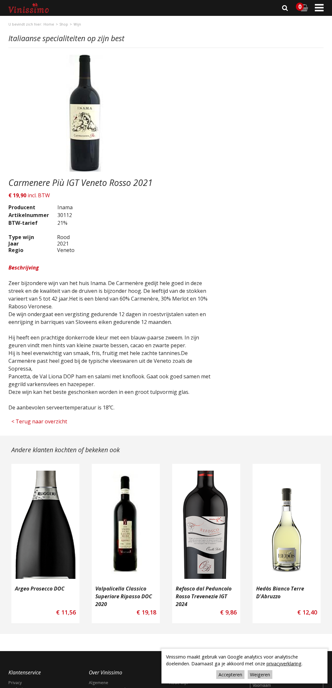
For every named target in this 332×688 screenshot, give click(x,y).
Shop (63, 24)
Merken (15, 650)
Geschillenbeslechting (109, 677)
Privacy (15, 636)
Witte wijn (178, 643)
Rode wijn (178, 636)
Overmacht (99, 657)
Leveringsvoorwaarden (111, 650)
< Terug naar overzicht (35, 386)
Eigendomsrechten (106, 670)
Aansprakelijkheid (25, 657)
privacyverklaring (284, 663)
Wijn (77, 24)
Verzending (19, 664)
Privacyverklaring (24, 677)
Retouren (17, 670)
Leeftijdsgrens (21, 643)
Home (48, 24)
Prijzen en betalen (106, 664)
